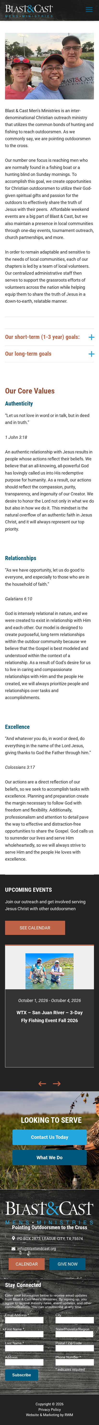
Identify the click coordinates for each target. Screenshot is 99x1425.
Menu (89, 10)
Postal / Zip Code (69, 1343)
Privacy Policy (49, 1410)
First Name (14, 1329)
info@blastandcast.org (36, 1248)
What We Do (49, 1157)
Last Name (14, 1343)
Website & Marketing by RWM (49, 1415)
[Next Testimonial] (57, 1079)
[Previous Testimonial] (42, 1079)
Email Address (17, 1315)
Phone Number (68, 1357)
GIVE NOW (68, 1264)
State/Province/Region (72, 1329)
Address (11, 1357)
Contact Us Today (49, 1137)
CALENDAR (27, 1264)
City (58, 1315)
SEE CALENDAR (35, 927)
